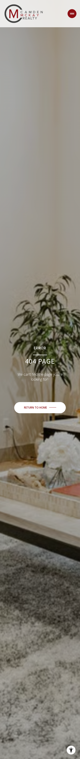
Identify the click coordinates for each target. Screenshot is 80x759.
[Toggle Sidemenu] (72, 13)
